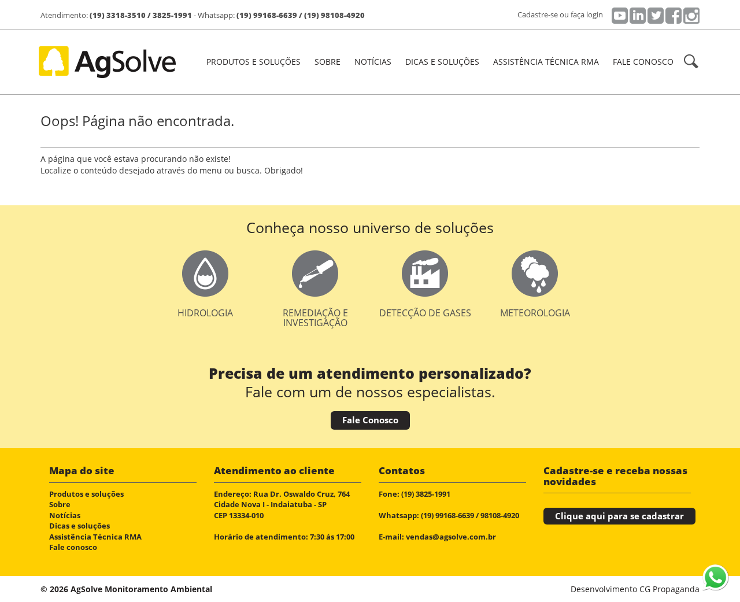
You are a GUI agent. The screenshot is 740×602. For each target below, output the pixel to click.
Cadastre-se (537, 14)
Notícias (372, 61)
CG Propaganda (669, 588)
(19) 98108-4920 (334, 15)
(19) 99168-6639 (266, 15)
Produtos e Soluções (253, 61)
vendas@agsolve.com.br (451, 536)
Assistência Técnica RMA (546, 61)
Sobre (327, 61)
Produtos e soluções (86, 494)
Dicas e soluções (442, 61)
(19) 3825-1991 (425, 494)
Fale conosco (643, 61)
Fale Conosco (370, 420)
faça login (587, 14)
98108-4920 (499, 515)
